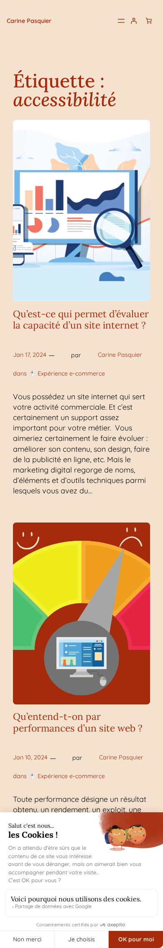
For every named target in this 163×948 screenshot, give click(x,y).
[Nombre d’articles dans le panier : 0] (148, 20)
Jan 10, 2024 (30, 757)
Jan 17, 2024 (29, 354)
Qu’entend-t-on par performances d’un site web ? (78, 722)
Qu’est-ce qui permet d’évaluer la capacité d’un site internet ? (81, 319)
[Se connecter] (133, 20)
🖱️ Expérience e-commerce (66, 373)
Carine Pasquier (29, 21)
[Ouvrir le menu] (121, 21)
